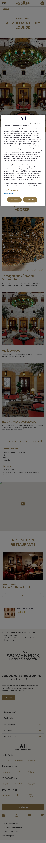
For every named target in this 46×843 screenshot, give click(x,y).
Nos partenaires (9, 193)
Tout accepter (30, 199)
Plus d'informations (11, 190)
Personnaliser (14, 199)
